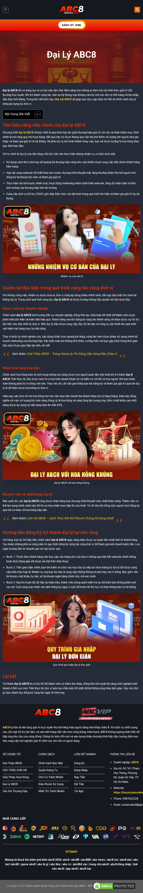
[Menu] (6, 10)
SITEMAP (71, 851)
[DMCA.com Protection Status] (114, 885)
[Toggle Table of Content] (36, 115)
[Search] (137, 10)
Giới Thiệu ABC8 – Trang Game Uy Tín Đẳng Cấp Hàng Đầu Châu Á (72, 354)
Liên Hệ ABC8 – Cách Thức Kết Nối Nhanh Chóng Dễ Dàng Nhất (70, 518)
